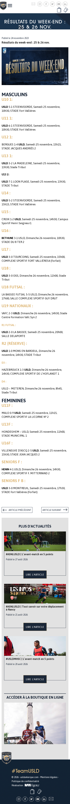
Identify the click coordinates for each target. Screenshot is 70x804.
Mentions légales (48, 777)
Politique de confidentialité (25, 781)
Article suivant (51, 510)
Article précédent (20, 510)
